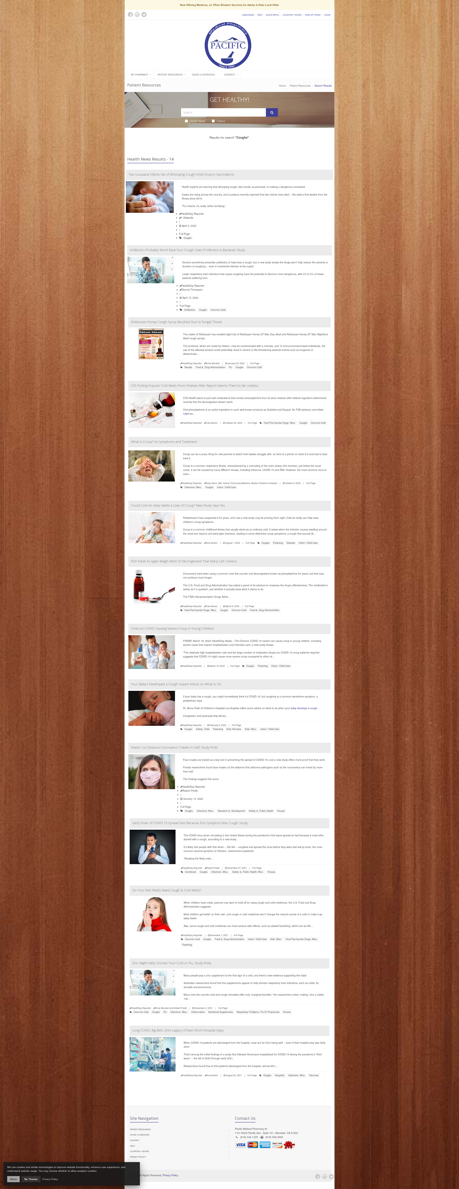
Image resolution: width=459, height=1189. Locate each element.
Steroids (291, 542)
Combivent (190, 871)
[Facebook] (317, 1176)
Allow (13, 1179)
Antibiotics (189, 309)
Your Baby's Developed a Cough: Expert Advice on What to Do (176, 684)
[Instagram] (324, 1176)
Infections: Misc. (193, 487)
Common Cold (218, 309)
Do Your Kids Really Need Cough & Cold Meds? (166, 890)
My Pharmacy (139, 74)
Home (282, 85)
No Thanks (31, 1179)
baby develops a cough (304, 708)
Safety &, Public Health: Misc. (248, 871)
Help (259, 14)
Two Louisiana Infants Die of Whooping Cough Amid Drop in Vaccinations (181, 174)
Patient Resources (170, 74)
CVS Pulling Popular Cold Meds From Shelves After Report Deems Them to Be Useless (194, 385)
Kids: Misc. (251, 729)
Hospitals (280, 1075)
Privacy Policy (138, 1156)
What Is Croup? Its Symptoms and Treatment (164, 442)
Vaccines (314, 1075)
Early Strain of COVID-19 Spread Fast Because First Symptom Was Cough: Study (190, 823)
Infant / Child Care (226, 487)
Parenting (278, 542)
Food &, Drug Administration (210, 367)
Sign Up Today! (313, 14)
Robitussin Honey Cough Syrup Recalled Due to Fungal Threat (176, 322)
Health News (197, 121)
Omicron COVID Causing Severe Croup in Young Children (172, 628)
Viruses (281, 810)
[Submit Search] (272, 112)
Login (327, 14)
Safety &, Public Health (261, 810)
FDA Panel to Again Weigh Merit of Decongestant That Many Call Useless (184, 561)
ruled (186, 413)
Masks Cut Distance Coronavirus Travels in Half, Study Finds (174, 747)
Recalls (188, 367)
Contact (229, 74)
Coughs (188, 237)
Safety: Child (202, 729)
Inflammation (198, 1012)
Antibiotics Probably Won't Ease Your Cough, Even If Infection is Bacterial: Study (187, 250)
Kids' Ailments (233, 729)
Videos (221, 121)
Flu (230, 367)
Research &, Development (231, 810)
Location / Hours (292, 14)
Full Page (184, 234)
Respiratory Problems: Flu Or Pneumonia (258, 1012)
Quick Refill (272, 14)
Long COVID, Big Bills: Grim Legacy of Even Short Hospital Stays (178, 1030)
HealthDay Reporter (192, 213)
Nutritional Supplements (220, 1012)
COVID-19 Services (203, 74)
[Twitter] (331, 1176)
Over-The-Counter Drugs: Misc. (280, 422)
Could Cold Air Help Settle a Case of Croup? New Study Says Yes (178, 505)
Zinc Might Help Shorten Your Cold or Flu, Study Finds (171, 963)
